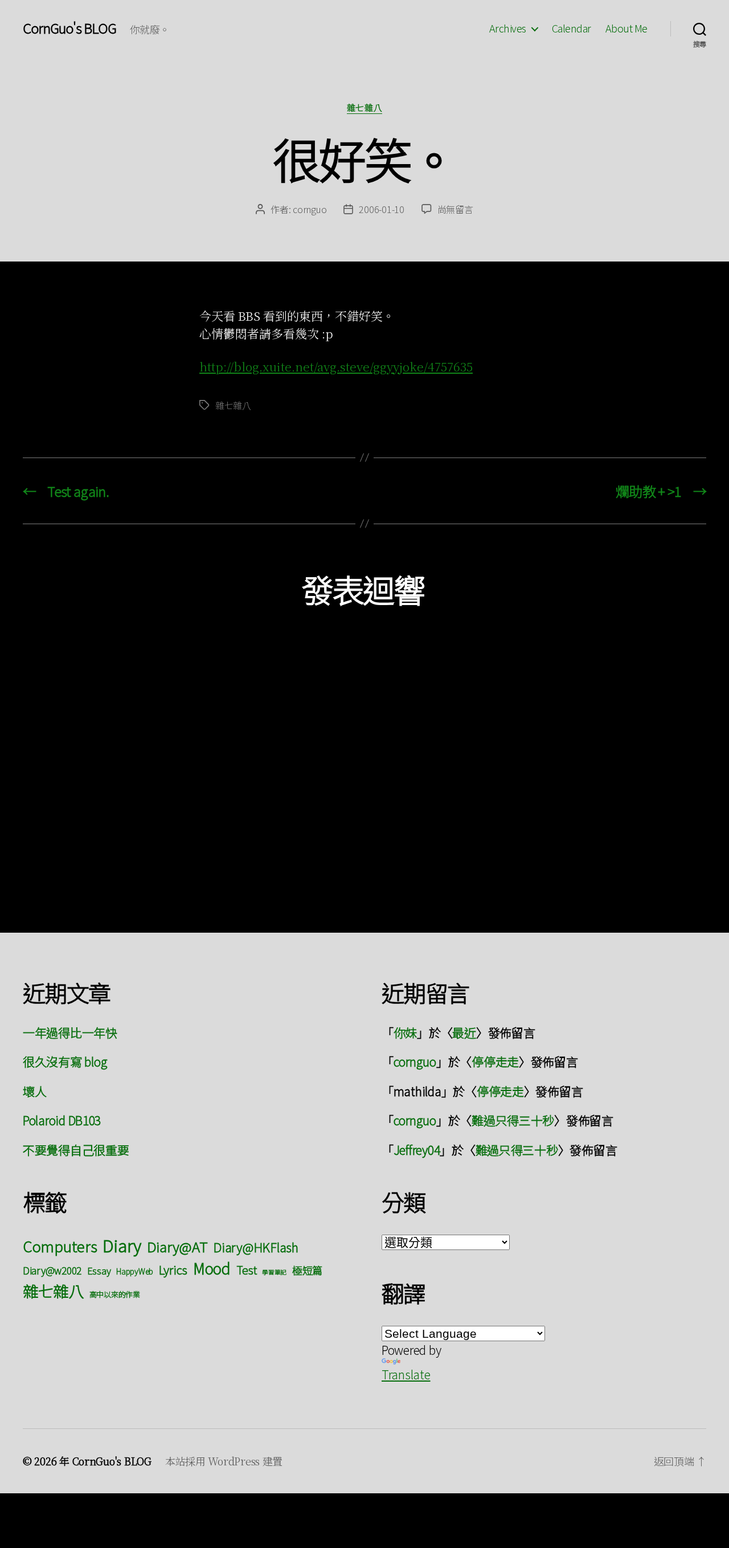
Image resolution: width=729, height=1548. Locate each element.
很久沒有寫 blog (65, 1061)
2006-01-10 (381, 209)
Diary (122, 1245)
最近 (464, 1032)
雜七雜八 (364, 108)
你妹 (405, 1032)
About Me (626, 28)
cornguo (309, 209)
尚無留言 (455, 209)
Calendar (571, 28)
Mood (212, 1268)
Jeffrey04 (417, 1149)
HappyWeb (134, 1271)
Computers (60, 1245)
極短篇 (307, 1270)
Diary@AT (177, 1246)
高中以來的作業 (114, 1294)
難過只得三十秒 (513, 1120)
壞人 (34, 1091)
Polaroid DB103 (62, 1120)
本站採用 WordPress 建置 (223, 1460)
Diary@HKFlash (255, 1247)
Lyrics (173, 1269)
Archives (507, 28)
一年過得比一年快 (70, 1032)
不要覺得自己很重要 (76, 1149)
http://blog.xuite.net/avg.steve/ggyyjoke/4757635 (336, 366)
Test (246, 1269)
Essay (99, 1270)
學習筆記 (274, 1272)
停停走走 (495, 1061)
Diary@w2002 (52, 1270)
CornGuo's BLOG (69, 28)
